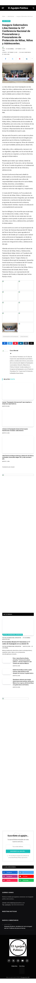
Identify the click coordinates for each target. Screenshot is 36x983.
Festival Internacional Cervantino (12, 634)
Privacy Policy (17, 857)
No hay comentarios (25, 52)
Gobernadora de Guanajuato (10, 336)
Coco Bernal (10, 48)
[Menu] (3, 8)
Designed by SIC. (25, 977)
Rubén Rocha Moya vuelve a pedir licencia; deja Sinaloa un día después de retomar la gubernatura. (23, 671)
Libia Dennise (6, 21)
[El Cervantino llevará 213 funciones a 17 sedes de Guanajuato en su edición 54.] (18, 627)
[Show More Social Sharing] (32, 59)
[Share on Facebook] (5, 59)
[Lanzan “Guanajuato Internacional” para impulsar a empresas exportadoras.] (18, 391)
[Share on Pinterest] (19, 59)
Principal (14, 966)
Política (22, 966)
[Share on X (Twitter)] (12, 59)
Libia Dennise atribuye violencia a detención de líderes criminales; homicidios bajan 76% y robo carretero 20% (18, 457)
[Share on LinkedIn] (26, 59)
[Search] (33, 8)
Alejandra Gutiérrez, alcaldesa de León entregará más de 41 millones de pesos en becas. (18, 927)
